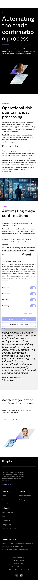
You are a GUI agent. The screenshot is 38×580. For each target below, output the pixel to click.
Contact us (9, 419)
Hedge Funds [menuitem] (6, 525)
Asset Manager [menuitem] (7, 512)
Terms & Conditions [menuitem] (19, 567)
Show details (27, 314)
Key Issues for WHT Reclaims (12, 546)
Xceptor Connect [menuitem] (25, 495)
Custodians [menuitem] (6, 520)
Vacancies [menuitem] (5, 504)
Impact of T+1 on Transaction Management (17, 543)
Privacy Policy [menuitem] (19, 560)
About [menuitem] (4, 495)
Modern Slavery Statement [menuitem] (19, 570)
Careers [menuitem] (5, 500)
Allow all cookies (19, 319)
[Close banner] (35, 254)
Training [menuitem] (22, 500)
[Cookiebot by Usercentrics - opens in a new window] (23, 254)
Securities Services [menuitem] (9, 529)
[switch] (33, 293)
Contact (5, 484)
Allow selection (19, 324)
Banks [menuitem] (4, 516)
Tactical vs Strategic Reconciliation (15, 549)
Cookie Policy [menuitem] (19, 564)
